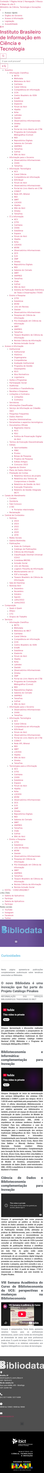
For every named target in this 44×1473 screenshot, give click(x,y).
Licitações (18, 397)
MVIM (16, 247)
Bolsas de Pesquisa (22, 456)
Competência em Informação (27, 90)
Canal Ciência (20, 87)
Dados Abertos (16, 416)
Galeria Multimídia (17, 540)
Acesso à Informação (14, 18)
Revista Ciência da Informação (27, 340)
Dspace (17, 233)
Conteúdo (5, 1)
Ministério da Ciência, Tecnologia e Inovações (20, 7)
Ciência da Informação (24, 552)
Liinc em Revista (21, 306)
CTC (11, 614)
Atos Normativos (21, 374)
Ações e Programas (18, 380)
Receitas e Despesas (18, 391)
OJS (16, 256)
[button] (16, 941)
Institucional (14, 349)
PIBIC (16, 450)
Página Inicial (17, 1)
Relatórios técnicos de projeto (27, 476)
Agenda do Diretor (17, 467)
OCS (16, 253)
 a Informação (16, 216)
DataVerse (18, 101)
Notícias (13, 518)
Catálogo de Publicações (25, 549)
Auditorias (13, 385)
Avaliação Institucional (24, 363)
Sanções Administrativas (20, 419)
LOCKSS (17, 202)
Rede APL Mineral (22, 194)
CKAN (16, 163)
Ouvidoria (13, 501)
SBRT (16, 199)
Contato (13, 498)
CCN (16, 92)
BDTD (16, 75)
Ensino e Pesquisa (17, 295)
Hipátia (17, 109)
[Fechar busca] (4, 66)
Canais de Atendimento (15, 495)
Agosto (17, 597)
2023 (16, 523)
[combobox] (22, 59)
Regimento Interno (22, 428)
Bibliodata (18, 78)
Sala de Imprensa (17, 583)
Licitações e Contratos (19, 394)
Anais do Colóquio (22, 546)
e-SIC (11, 507)
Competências (20, 360)
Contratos (18, 399)
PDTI (16, 371)
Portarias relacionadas (24, 509)
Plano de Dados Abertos (20, 470)
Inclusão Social (20, 563)
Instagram (9, 912)
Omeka (17, 123)
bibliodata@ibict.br (7, 1416)
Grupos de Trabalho (18, 616)
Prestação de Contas (18, 473)
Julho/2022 (19, 600)
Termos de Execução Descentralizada (26, 442)
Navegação (31, 1)
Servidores (14, 402)
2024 (16, 521)
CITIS (16, 222)
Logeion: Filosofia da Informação (28, 569)
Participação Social (18, 383)
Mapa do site (8, 4)
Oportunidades (20, 447)
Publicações (14, 543)
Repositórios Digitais (23, 140)
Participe (9, 898)
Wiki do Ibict (19, 154)
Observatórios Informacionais (27, 121)
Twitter (8, 918)
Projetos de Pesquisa (23, 459)
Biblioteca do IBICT (22, 631)
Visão (16, 281)
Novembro (18, 591)
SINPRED (18, 146)
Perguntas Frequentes (19, 414)
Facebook (9, 915)
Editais (12, 445)
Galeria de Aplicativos (14, 895)
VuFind (17, 152)
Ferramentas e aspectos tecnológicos (26, 422)
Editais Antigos (20, 461)
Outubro (17, 594)
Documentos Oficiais (18, 425)
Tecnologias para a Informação (23, 766)
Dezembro (18, 588)
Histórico (18, 354)
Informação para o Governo (21, 157)
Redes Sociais (15, 538)
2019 (16, 535)
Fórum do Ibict (20, 106)
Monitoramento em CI (23, 571)
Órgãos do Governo (13, 15)
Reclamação (14, 512)
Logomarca (19, 377)
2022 (16, 526)
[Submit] (3, 56)
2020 (16, 532)
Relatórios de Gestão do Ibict (27, 484)
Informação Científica (19, 73)
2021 (16, 529)
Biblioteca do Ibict (22, 81)
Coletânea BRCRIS (22, 560)
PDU (16, 433)
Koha (16, 112)
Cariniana (18, 84)
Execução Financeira (23, 487)
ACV (16, 171)
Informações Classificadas (21, 405)
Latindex (18, 115)
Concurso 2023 (21, 464)
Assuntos (9, 70)
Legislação (9, 21)
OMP (16, 126)
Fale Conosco (15, 504)
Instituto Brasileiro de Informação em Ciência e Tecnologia (20, 40)
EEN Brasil (18, 180)
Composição (10, 605)
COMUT (17, 191)
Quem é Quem (15, 608)
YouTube (8, 910)
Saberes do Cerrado (23, 143)
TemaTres (18, 149)
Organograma (20, 357)
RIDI (16, 137)
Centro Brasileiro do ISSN (25, 95)
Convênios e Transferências (21, 388)
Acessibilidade (11, 24)
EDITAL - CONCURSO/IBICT (17, 890)
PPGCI (12, 611)
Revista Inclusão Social (24, 343)
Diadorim (18, 104)
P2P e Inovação (21, 574)
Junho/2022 (19, 602)
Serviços (8, 619)
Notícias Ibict (15, 585)
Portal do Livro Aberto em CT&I (28, 129)
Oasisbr (17, 118)
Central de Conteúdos (14, 515)
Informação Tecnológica (20, 168)
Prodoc (17, 453)
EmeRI (17, 98)
